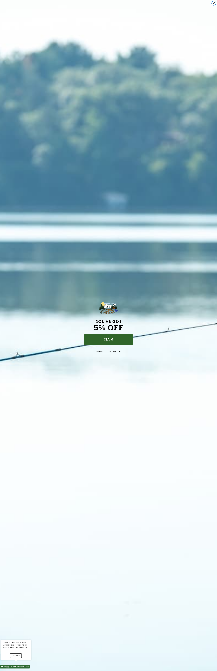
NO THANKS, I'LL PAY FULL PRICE (109, 351)
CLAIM (108, 339)
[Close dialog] (214, 3)
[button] (19, 666)
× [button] (30, 638)
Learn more (16, 656)
